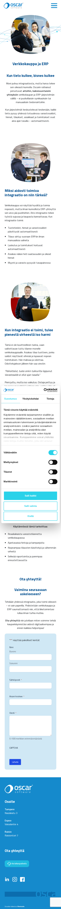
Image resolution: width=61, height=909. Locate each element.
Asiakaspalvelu (19, 863)
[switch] (52, 462)
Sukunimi (13, 663)
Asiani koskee (16, 696)
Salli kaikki (30, 495)
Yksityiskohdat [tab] (30, 398)
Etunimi (12, 651)
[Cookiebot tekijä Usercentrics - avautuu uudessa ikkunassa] (43, 390)
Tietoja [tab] (50, 398)
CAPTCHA (13, 747)
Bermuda (21, 906)
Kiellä (31, 516)
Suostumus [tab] (10, 398)
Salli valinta (30, 506)
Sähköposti (15, 679)
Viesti (12, 712)
